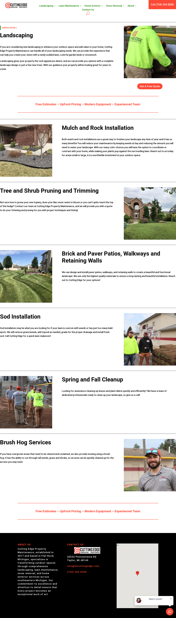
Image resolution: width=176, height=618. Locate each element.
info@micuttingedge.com (83, 566)
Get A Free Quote (150, 86)
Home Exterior (93, 6)
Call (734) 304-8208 (162, 4)
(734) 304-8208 (77, 572)
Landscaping (46, 6)
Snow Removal (114, 6)
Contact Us (88, 10)
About (131, 6)
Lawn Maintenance (69, 6)
